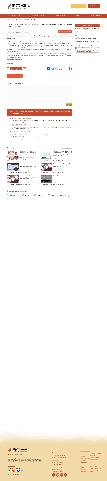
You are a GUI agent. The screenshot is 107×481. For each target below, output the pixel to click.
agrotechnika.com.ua (85, 463)
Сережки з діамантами (85, 451)
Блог (77, 15)
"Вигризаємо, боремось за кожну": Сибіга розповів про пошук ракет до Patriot (87, 43)
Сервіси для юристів (37, 15)
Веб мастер (83, 456)
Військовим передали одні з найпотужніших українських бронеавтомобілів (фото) (87, 51)
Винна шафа (92, 455)
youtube (65, 195)
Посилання (83, 469)
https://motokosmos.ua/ (85, 458)
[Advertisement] (87, 81)
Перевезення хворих (94, 457)
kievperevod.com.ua (85, 471)
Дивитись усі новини (67, 147)
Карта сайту (55, 460)
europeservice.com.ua (85, 465)
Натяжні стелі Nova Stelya (95, 468)
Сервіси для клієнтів (13, 15)
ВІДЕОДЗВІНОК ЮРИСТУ (19, 125)
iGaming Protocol (57, 471)
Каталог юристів (60, 15)
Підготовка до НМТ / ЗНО (95, 453)
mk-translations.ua (94, 461)
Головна (9, 19)
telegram (39, 195)
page (14, 195)
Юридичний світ (95, 15)
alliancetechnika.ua (84, 452)
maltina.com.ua (93, 462)
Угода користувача (57, 464)
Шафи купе (92, 464)
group (27, 195)
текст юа (82, 467)
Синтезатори (83, 460)
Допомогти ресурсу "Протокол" (61, 467)
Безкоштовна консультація (21, 118)
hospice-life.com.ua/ (94, 459)
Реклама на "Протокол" (58, 455)
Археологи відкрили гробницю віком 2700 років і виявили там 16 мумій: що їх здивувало (87, 30)
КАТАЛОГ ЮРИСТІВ (17, 137)
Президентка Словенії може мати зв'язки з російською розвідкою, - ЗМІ (87, 34)
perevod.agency (84, 462)
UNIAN (16, 64)
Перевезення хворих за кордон (95, 471)
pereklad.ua (92, 451)
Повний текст (11, 466)
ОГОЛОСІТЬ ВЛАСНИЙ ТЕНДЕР (21, 132)
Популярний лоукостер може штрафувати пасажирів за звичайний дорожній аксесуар (87, 38)
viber (52, 195)
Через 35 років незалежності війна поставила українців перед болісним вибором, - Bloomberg (87, 47)
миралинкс (83, 454)
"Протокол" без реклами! (59, 457)
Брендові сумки (93, 466)
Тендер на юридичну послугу (60, 462)
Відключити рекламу (65, 32)
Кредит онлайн (56, 469)
